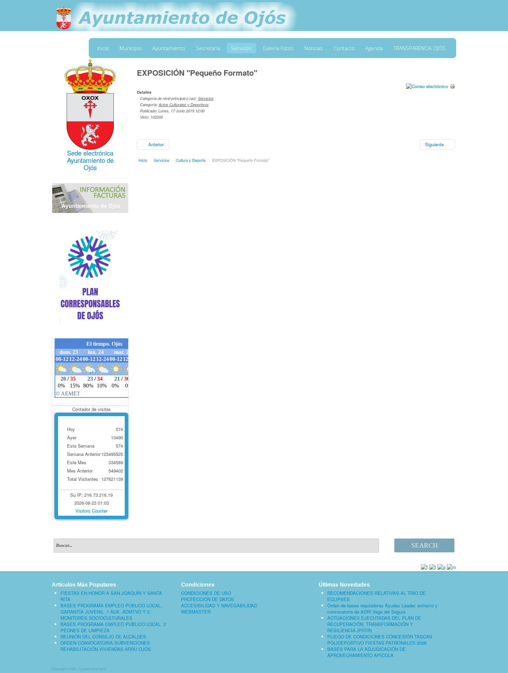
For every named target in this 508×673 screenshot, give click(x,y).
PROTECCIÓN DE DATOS (207, 599)
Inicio (103, 48)
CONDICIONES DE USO (206, 593)
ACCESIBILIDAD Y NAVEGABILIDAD (219, 605)
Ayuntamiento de (90, 160)
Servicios (241, 48)
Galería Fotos (278, 48)
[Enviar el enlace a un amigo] (427, 85)
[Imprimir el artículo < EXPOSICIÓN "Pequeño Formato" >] (452, 85)
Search (424, 545)
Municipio (131, 48)
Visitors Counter (91, 510)
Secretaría (208, 48)
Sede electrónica (90, 152)
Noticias (313, 48)
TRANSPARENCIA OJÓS (419, 48)
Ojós (90, 167)
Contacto (344, 48)
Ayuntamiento (168, 48)
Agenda (374, 48)
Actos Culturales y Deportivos (184, 104)
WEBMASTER (195, 612)
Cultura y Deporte (191, 160)
